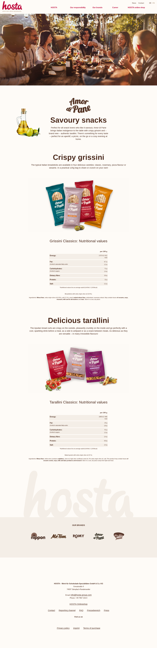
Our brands (97, 7)
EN (154, 3)
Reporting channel (67, 610)
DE (150, 3)
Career (115, 7)
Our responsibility (78, 7)
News (134, 3)
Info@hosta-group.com (81, 595)
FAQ (81, 610)
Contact (141, 3)
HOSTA (54, 7)
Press (106, 610)
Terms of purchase (91, 628)
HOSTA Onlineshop (78, 604)
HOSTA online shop (136, 7)
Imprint (76, 628)
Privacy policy (63, 628)
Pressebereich (93, 610)
